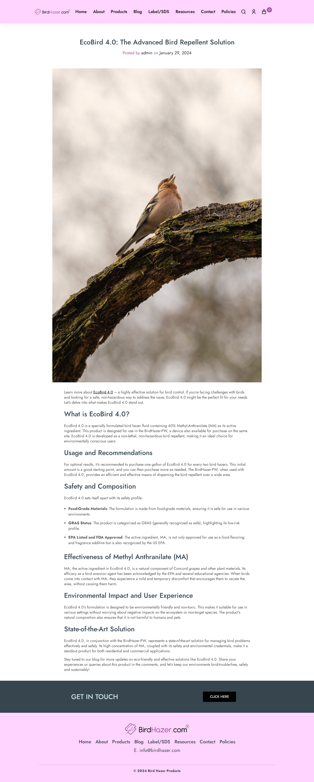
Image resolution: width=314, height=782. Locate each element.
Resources (185, 12)
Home (81, 12)
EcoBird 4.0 (103, 392)
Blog (138, 12)
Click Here (219, 696)
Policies (229, 12)
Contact (208, 12)
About (98, 12)
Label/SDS (158, 12)
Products (119, 12)
